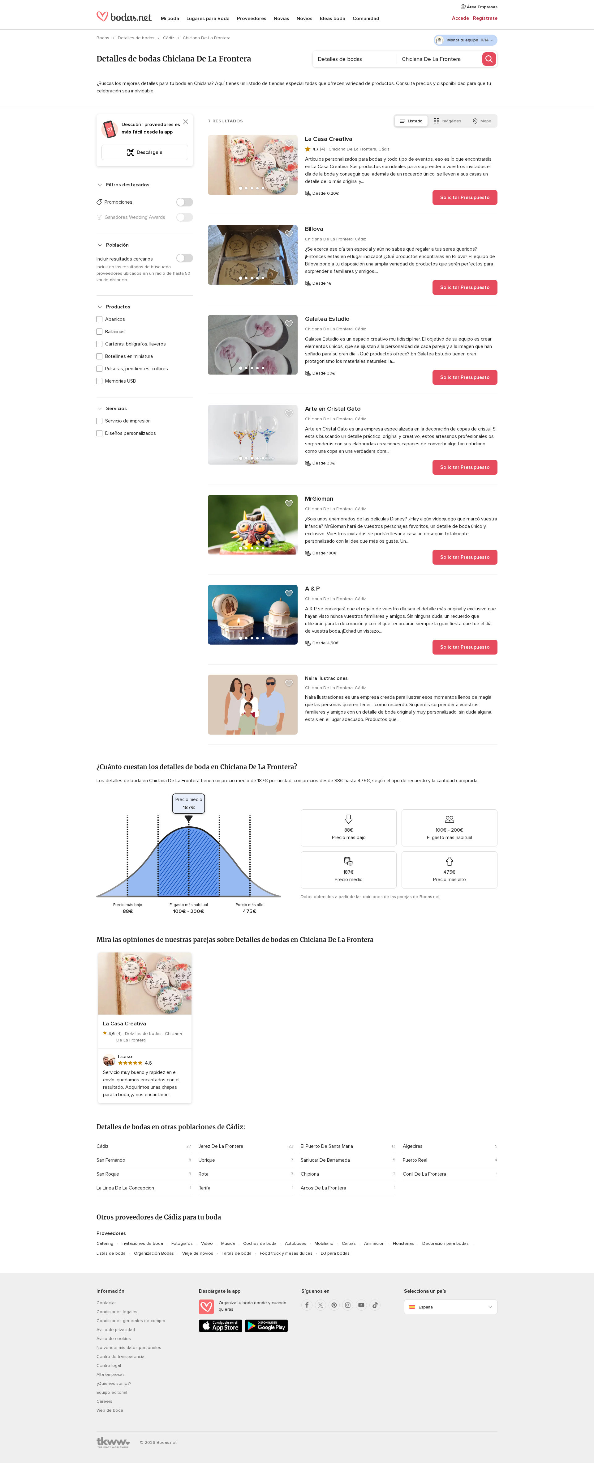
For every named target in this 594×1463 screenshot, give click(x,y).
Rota (204, 1174)
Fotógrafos (182, 1243)
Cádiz (169, 37)
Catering (105, 1243)
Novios (304, 18)
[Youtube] (361, 1305)
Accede (460, 18)
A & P (312, 588)
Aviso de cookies (114, 1338)
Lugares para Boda (208, 18)
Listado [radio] (415, 121)
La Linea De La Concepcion (125, 1188)
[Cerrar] (185, 121)
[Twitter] (320, 1305)
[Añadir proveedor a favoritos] (289, 144)
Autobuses (295, 1243)
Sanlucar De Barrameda (325, 1160)
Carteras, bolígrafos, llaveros (135, 344)
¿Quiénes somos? (114, 1383)
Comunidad (366, 18)
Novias (281, 18)
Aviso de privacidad (116, 1329)
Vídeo (207, 1243)
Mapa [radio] (485, 121)
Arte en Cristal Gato (333, 409)
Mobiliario (324, 1243)
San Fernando (111, 1160)
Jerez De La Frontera (221, 1146)
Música (228, 1243)
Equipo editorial (112, 1392)
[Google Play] (266, 1331)
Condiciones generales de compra (131, 1320)
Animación (374, 1243)
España (426, 1307)
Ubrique (207, 1160)
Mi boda (170, 18)
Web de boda (110, 1410)
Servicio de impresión (128, 421)
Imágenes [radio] (451, 121)
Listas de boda (111, 1253)
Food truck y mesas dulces (286, 1253)
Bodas (103, 37)
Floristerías (403, 1243)
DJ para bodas (335, 1253)
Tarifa (204, 1188)
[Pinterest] (334, 1305)
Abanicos (115, 319)
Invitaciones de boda (142, 1243)
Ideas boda (332, 18)
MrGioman (319, 499)
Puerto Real (415, 1160)
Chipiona (310, 1174)
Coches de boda (260, 1243)
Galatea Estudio (327, 319)
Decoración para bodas (445, 1243)
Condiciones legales (117, 1311)
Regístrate (485, 18)
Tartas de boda (237, 1253)
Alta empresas (111, 1374)
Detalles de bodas (137, 37)
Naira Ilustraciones (326, 678)
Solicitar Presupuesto (465, 197)
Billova (314, 229)
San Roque (108, 1174)
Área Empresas (481, 7)
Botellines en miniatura (129, 356)
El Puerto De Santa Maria (327, 1146)
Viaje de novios (197, 1253)
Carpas (349, 1243)
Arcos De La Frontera (323, 1188)
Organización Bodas (154, 1253)
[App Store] (220, 1331)
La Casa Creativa (328, 139)
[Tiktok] (375, 1305)
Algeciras (413, 1146)
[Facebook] (306, 1305)
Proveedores (251, 18)
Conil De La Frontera (424, 1174)
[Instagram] (347, 1305)
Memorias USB (120, 381)
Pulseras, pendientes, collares (136, 369)
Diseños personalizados (130, 433)
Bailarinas (115, 332)
